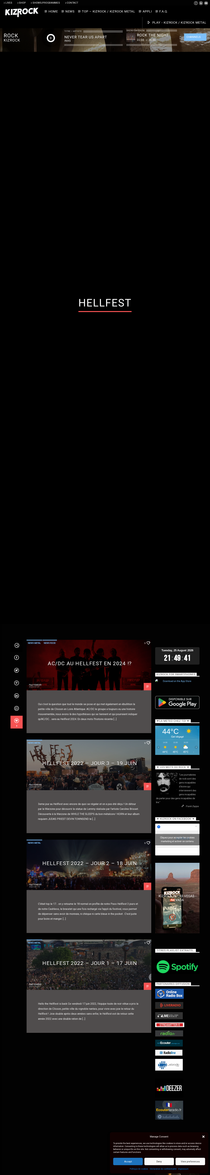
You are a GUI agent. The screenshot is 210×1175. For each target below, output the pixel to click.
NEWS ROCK (50, 684)
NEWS (69, 11)
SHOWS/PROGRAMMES (46, 2)
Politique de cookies (139, 1169)
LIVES (9, 2)
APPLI (147, 11)
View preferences (190, 1161)
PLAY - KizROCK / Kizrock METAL (178, 22)
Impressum (183, 1169)
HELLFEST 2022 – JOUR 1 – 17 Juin (89, 1004)
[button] (203, 1136)
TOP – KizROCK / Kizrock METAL (108, 11)
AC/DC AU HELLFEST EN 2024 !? (90, 705)
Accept (128, 1161)
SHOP (22, 2)
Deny (159, 1161)
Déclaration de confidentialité (163, 1169)
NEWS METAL (34, 684)
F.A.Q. (163, 11)
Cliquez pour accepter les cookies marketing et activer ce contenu (177, 881)
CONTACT (72, 2)
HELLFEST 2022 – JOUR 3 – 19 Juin (89, 804)
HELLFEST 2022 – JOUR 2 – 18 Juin (89, 904)
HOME (53, 11)
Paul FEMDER (35, 726)
